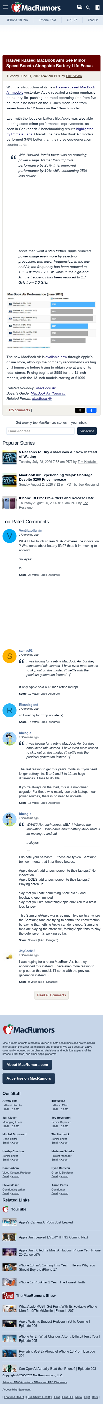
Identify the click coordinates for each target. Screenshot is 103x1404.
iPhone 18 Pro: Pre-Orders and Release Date (56, 498)
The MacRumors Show (36, 1295)
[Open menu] (5, 7)
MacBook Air (46, 388)
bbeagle (25, 733)
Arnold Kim (10, 1100)
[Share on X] (80, 410)
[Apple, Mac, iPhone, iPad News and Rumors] (36, 13)
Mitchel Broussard (14, 1134)
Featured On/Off (14, 1397)
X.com (15, 1108)
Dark (95, 1397)
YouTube (18, 1209)
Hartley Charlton (13, 1151)
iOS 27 (72, 20)
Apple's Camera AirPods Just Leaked (46, 1222)
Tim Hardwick (88, 462)
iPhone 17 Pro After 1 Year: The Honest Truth (52, 1282)
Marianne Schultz (63, 1151)
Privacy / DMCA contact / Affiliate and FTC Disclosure (34, 1382)
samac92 (25, 650)
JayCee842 (27, 951)
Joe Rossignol (88, 484)
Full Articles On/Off (39, 1397)
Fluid (57, 1397)
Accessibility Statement (16, 1389)
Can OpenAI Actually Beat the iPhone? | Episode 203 (57, 1369)
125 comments (19, 410)
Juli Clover (9, 1117)
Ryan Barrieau (61, 1168)
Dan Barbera (10, 1168)
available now (56, 357)
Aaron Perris (60, 1185)
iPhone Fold (47, 20)
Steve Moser (10, 1185)
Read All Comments (51, 995)
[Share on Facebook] (91, 410)
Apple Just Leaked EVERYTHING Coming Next (53, 1237)
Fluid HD (67, 1397)
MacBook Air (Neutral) (48, 393)
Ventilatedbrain (30, 530)
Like (43, 574)
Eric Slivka (74, 76)
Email (5, 1108)
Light (87, 1397)
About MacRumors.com (27, 1064)
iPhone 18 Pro (17, 20)
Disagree (53, 574)
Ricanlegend (28, 705)
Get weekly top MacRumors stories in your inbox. (51, 422)
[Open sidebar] (97, 8)
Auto (79, 1397)
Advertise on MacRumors (28, 1078)
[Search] (89, 7)
